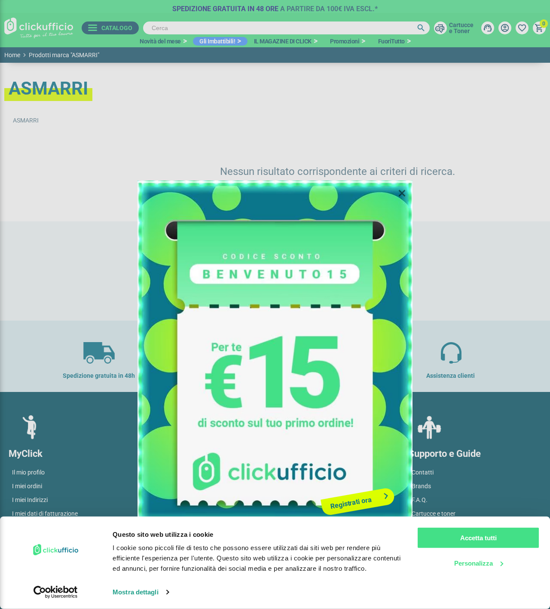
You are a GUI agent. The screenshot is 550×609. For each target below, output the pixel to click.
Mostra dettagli (136, 592)
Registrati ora (351, 503)
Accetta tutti (478, 538)
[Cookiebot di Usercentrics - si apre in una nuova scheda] (55, 592)
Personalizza (473, 562)
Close (401, 193)
